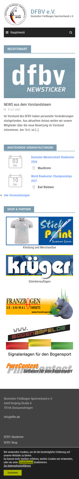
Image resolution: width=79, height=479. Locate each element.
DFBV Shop (10, 442)
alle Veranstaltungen (17, 195)
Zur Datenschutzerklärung (17, 465)
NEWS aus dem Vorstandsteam (27, 104)
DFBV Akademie (14, 437)
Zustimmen (12, 472)
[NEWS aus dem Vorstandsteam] (39, 78)
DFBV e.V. (43, 11)
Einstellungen (26, 462)
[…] (37, 130)
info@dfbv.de (12, 417)
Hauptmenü (17, 32)
